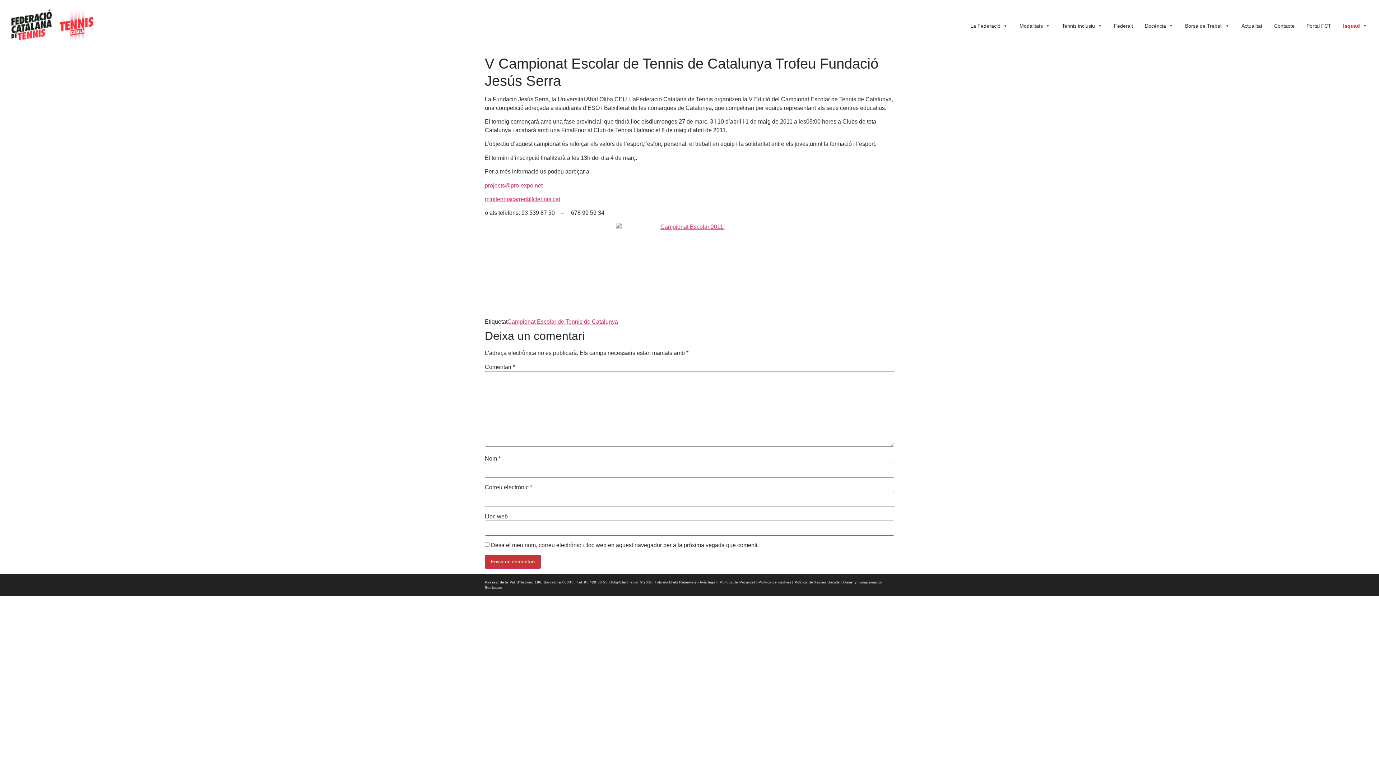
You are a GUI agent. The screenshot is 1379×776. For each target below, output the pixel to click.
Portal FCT (1318, 26)
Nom (493, 459)
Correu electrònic (508, 487)
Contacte (1284, 26)
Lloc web (496, 516)
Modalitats (1031, 26)
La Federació (985, 26)
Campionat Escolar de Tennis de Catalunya (562, 322)
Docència (1155, 26)
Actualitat (1251, 26)
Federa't (1123, 26)
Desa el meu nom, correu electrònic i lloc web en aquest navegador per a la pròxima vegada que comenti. (625, 545)
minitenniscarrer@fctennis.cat (522, 199)
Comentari (500, 367)
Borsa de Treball (1203, 26)
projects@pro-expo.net (514, 186)
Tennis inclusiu (1078, 26)
